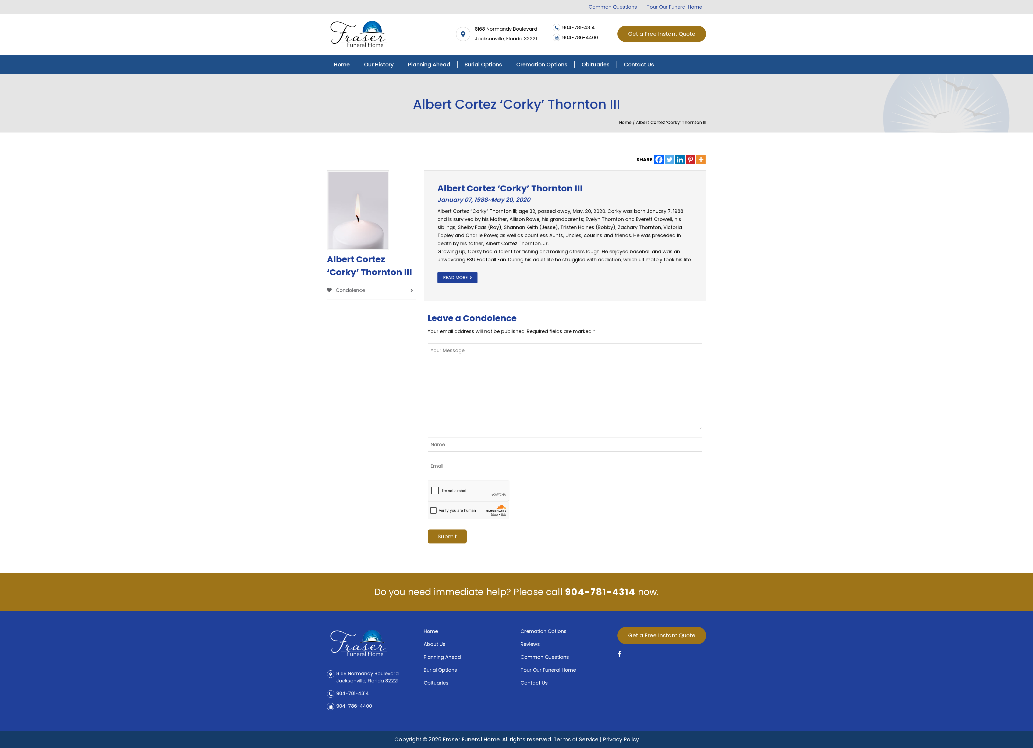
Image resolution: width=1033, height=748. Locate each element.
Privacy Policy (621, 739)
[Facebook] (659, 159)
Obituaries (596, 64)
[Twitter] (669, 159)
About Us (434, 644)
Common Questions (613, 7)
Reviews (530, 644)
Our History (379, 64)
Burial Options (483, 64)
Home (342, 64)
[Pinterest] (690, 159)
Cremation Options (541, 64)
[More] (701, 159)
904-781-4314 (600, 591)
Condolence (349, 290)
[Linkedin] (680, 159)
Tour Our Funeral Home (674, 7)
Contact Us (639, 64)
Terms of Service (576, 739)
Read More (455, 277)
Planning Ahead (429, 64)
